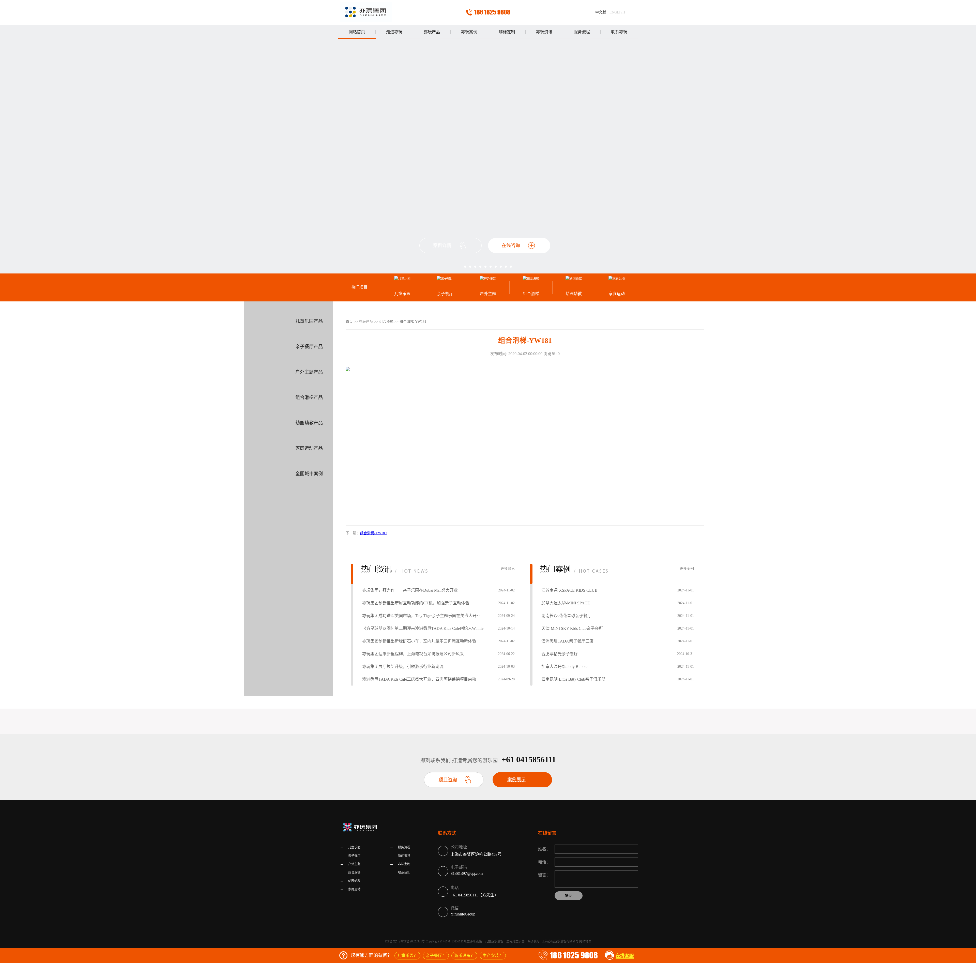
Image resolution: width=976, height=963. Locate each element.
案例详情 (442, 245)
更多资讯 (507, 569)
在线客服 (618, 955)
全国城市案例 (309, 473)
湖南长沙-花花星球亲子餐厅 (566, 616)
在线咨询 (511, 245)
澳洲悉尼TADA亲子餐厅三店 (567, 641)
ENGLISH (617, 12)
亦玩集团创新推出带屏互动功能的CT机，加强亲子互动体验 (415, 603)
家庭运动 (616, 294)
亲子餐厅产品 (309, 346)
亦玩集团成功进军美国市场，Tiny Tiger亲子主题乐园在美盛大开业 (421, 616)
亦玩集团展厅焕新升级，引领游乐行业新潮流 (403, 666)
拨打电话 (488, 12)
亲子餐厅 (445, 294)
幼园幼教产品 (309, 422)
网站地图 (585, 941)
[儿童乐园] (402, 278)
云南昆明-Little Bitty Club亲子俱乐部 (573, 679)
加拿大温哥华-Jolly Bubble (564, 666)
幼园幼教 (574, 294)
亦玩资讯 (544, 32)
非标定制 (507, 32)
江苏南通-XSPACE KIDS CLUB (569, 590)
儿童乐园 (402, 294)
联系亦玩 (619, 32)
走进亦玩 (394, 32)
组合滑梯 (531, 294)
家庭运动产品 (309, 448)
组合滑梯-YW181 (413, 322)
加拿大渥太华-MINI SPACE (565, 603)
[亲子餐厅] (445, 278)
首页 (349, 322)
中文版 (600, 12)
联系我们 (404, 872)
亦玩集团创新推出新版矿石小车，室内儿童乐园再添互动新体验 (419, 641)
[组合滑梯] (530, 278)
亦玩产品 (432, 32)
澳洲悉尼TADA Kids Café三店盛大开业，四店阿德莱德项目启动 (419, 679)
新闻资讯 (404, 856)
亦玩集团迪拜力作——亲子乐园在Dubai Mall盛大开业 (410, 590)
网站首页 (357, 32)
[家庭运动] (616, 278)
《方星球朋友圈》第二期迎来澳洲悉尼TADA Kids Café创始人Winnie (422, 628)
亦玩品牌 (366, 12)
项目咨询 (448, 779)
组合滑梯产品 (309, 397)
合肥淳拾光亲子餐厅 (559, 654)
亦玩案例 (469, 32)
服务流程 (582, 32)
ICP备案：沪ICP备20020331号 (405, 941)
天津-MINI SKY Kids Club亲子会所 (572, 628)
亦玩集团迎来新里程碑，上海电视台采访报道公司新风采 (413, 654)
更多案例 (687, 569)
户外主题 (488, 294)
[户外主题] (488, 278)
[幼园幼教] (573, 278)
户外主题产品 (309, 372)
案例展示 (516, 779)
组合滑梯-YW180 (373, 533)
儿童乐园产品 (309, 321)
